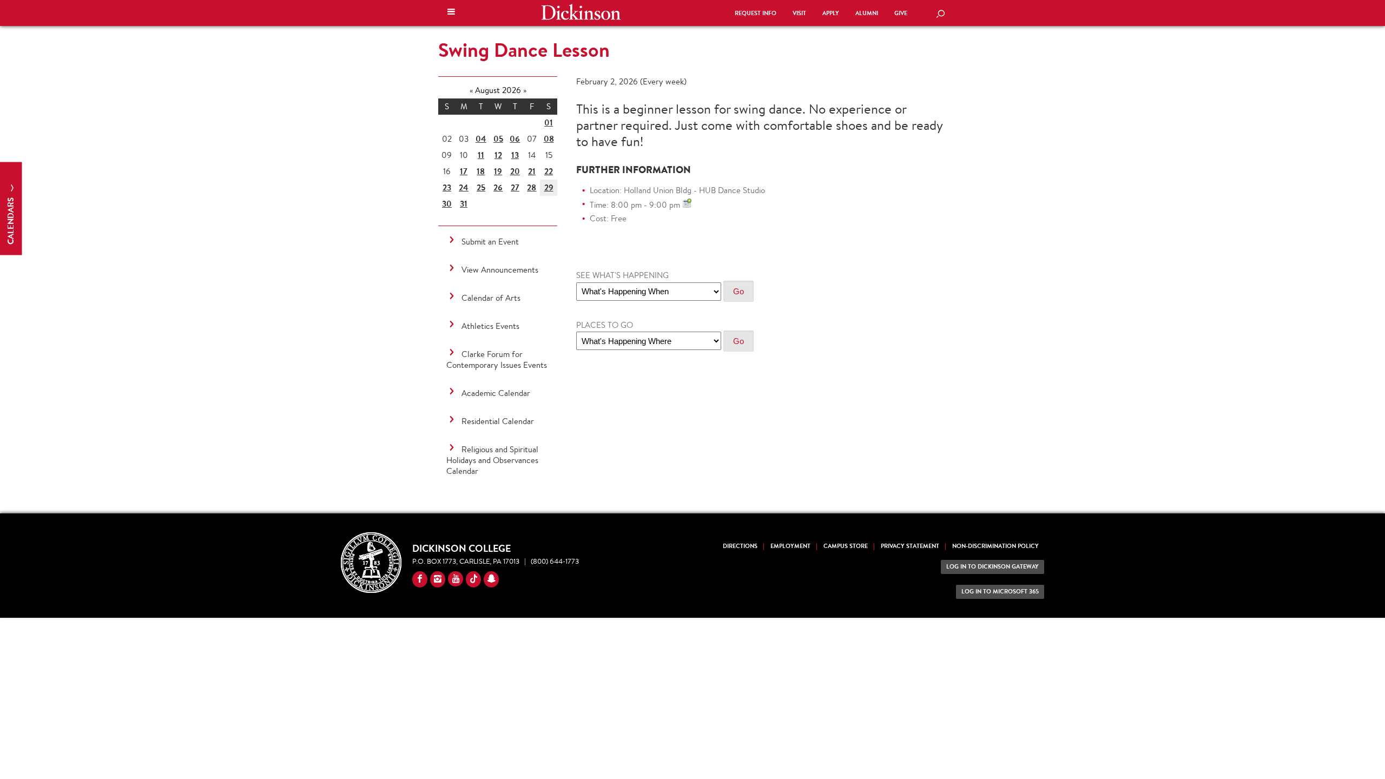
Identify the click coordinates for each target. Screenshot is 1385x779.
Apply (830, 13)
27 (515, 187)
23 (447, 187)
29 (548, 187)
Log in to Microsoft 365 (1000, 591)
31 (463, 203)
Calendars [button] (10, 220)
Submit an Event (490, 241)
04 (481, 138)
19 (498, 171)
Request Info (755, 13)
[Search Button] (940, 15)
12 (498, 155)
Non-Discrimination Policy (995, 546)
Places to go (604, 325)
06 (515, 138)
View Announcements (499, 270)
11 (481, 155)
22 (548, 171)
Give (900, 13)
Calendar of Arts (490, 298)
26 (498, 187)
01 (548, 122)
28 (531, 187)
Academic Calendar (495, 393)
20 (515, 171)
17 (463, 171)
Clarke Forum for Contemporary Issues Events (496, 359)
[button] (451, 13)
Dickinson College (581, 12)
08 (549, 138)
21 (532, 171)
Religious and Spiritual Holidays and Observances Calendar (492, 460)
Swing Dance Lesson (524, 50)
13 (515, 155)
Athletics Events (490, 326)
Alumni (866, 13)
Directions (740, 546)
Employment (790, 546)
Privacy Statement (910, 546)
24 (464, 187)
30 (447, 203)
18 (481, 171)
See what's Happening (622, 275)
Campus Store (845, 546)
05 (498, 138)
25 (481, 187)
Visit (799, 13)
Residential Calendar (497, 421)
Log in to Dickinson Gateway (992, 567)
